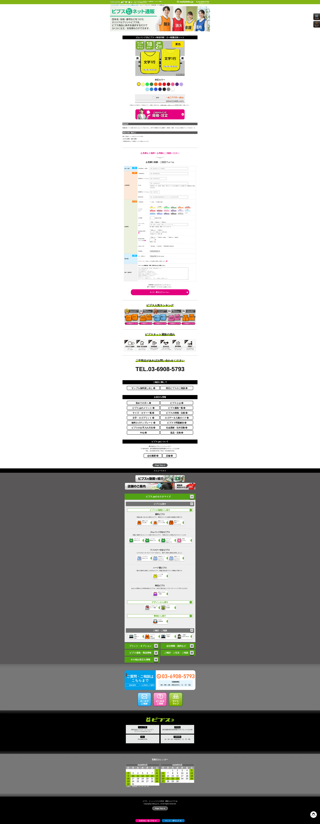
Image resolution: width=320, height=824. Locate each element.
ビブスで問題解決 (176, 423)
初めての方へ (142, 403)
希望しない (153, 230)
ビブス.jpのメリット (142, 408)
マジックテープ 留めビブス (169, 540)
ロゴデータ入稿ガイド (176, 418)
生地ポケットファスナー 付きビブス (161, 558)
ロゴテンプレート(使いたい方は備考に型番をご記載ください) (152, 261)
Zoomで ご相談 (168, 635)
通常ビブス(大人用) (145, 521)
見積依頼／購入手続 (146, 821)
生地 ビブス (184, 539)
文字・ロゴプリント (142, 418)
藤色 (180, 209)
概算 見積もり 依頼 (136, 636)
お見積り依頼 (159, 202)
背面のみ (164, 222)
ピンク (166, 209)
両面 (152, 222)
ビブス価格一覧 (176, 408)
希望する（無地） (162, 237)
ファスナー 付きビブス (145, 557)
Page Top (159, 465)
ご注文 (152, 202)
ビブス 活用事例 (160, 620)
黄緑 (166, 206)
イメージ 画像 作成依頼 (152, 636)
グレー (180, 213)
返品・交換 (175, 433)
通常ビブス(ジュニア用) (161, 521)
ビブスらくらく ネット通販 (154, 606)
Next (188, 60)
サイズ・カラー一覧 (142, 413)
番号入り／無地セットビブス (177, 522)
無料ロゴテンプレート (143, 423)
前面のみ (157, 222)
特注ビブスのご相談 (176, 388)
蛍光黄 (159, 206)
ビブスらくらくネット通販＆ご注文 (129, 5)
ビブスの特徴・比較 (176, 413)
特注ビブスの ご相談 (161, 593)
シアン (152, 213)
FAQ (142, 433)
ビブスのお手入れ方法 (142, 428)
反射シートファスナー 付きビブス (177, 558)
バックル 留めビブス (153, 539)
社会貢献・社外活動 (176, 428)
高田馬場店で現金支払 (169, 246)
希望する (160, 230)
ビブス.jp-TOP (114, 5)
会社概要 (151, 456)
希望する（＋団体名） (174, 237)
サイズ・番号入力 (172, 821)
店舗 (168, 456)
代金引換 (159, 246)
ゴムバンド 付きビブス (137, 539)
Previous (132, 60)
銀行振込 (153, 246)
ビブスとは (176, 403)
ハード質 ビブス (160, 575)
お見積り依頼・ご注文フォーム (167, 105)
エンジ (159, 209)
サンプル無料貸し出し (142, 388)
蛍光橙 (187, 206)
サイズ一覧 (125, 138)
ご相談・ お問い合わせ (185, 635)
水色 (187, 209)
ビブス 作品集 (168, 606)
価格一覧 (133, 138)
